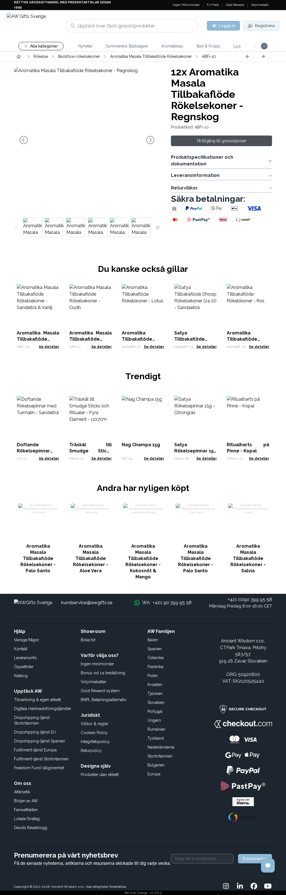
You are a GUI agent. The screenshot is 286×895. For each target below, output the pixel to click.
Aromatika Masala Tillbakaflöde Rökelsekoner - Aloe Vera (90, 558)
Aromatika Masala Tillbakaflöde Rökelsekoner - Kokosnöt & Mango (143, 561)
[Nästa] (263, 56)
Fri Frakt (213, 5)
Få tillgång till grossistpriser (221, 141)
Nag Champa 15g (141, 444)
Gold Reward (235, 5)
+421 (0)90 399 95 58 (250, 599)
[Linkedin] (240, 887)
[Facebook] (254, 887)
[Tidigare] (247, 56)
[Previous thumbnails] (16, 227)
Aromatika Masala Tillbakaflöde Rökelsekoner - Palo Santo (38, 558)
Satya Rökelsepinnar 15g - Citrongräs (195, 451)
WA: (166, 602)
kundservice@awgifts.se (87, 602)
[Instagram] (226, 887)
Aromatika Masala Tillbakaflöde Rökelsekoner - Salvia (248, 558)
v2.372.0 (156, 892)
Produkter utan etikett (100, 774)
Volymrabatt (260, 5)
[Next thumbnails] (158, 227)
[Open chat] (268, 866)
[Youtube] (268, 887)
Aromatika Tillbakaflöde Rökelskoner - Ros (248, 339)
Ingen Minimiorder (186, 5)
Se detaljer (49, 347)
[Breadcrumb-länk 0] (18, 56)
